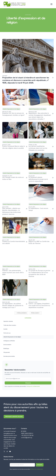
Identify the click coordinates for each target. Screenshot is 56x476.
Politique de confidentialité (33, 386)
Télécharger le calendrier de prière (13, 416)
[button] (51, 4)
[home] (15, 4)
